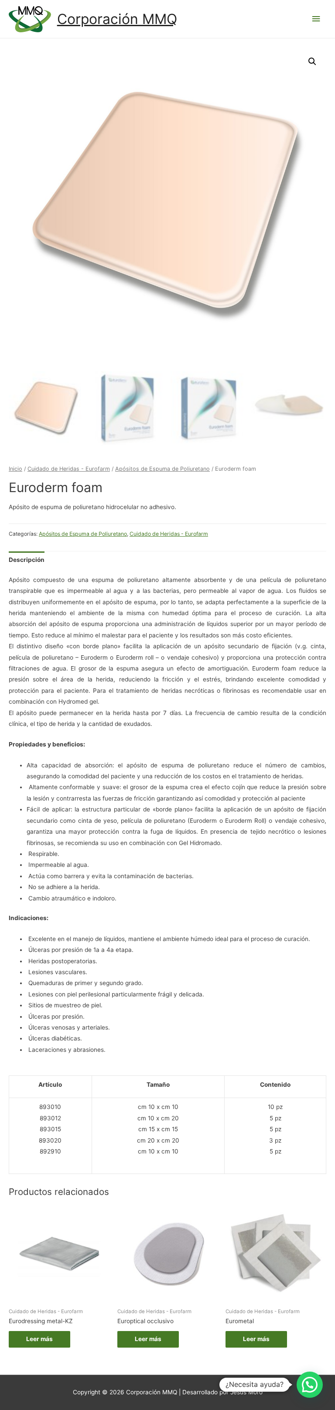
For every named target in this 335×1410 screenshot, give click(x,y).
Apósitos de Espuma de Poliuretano (162, 468)
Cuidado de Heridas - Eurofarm (68, 468)
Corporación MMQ (117, 18)
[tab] (26, 559)
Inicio (15, 468)
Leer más (39, 1338)
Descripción (26, 559)
